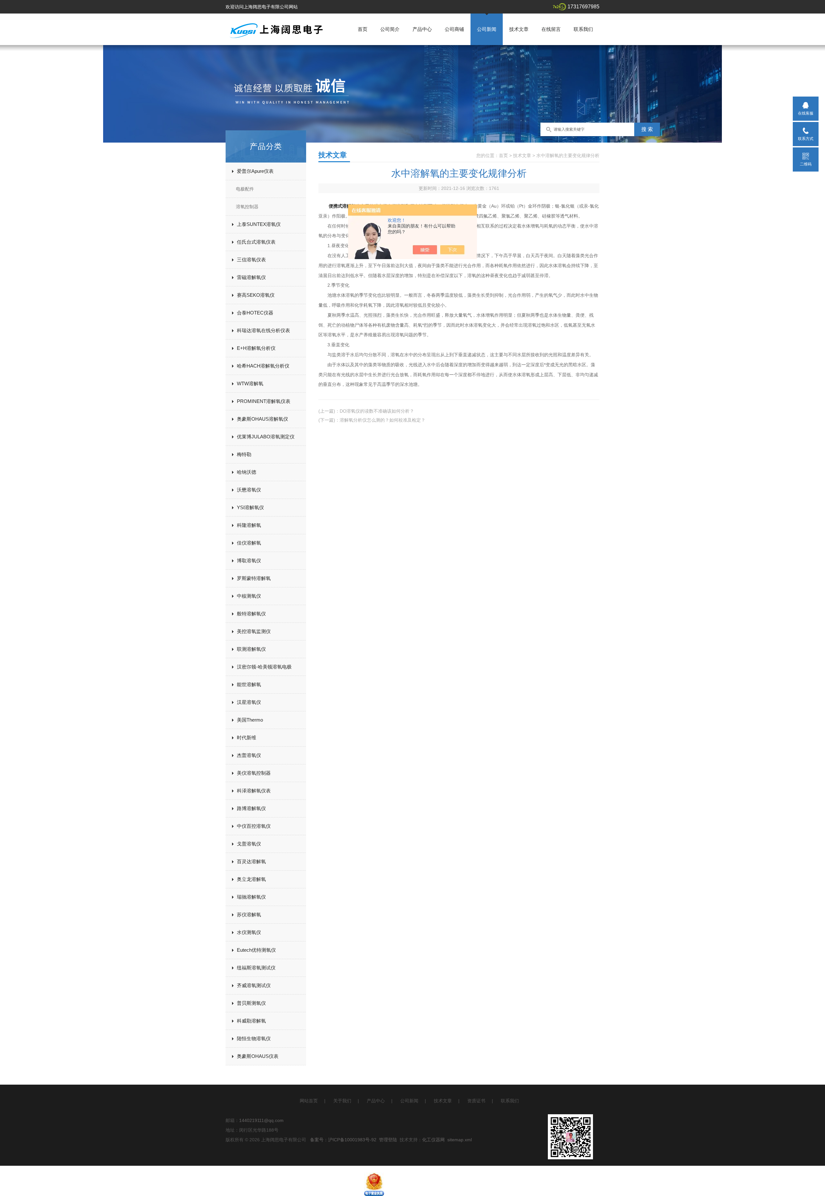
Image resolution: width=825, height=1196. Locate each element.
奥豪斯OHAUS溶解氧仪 (262, 419)
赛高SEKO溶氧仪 (256, 295)
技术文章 (519, 29)
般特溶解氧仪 (251, 613)
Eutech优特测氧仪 (256, 950)
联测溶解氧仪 (251, 649)
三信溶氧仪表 (251, 259)
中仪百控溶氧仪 (254, 826)
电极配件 (245, 189)
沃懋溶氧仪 (249, 489)
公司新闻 (486, 29)
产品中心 (422, 29)
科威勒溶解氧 (251, 1020)
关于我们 (342, 1100)
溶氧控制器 (247, 206)
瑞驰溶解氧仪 (251, 897)
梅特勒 (244, 454)
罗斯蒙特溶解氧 (254, 578)
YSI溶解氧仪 (250, 507)
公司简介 (390, 29)
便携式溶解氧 (342, 206)
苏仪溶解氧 (249, 914)
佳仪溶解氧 (249, 543)
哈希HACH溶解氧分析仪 (263, 366)
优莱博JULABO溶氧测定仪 (266, 436)
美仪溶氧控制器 (254, 773)
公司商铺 (454, 29)
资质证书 (476, 1100)
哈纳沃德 (246, 472)
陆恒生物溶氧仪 (254, 1038)
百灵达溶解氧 (251, 861)
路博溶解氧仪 (251, 808)
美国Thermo (250, 720)
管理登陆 (388, 1139)
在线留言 (551, 29)
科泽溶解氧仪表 (254, 790)
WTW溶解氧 (250, 383)
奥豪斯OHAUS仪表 (257, 1056)
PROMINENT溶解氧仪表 (263, 401)
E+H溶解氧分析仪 (256, 348)
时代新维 (246, 737)
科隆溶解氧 (249, 525)
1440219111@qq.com (261, 1120)
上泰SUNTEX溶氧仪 (259, 224)
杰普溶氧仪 (249, 755)
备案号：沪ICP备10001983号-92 (343, 1139)
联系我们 (583, 29)
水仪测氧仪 (249, 932)
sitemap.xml (459, 1139)
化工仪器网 (433, 1139)
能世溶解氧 (249, 684)
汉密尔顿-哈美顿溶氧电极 (264, 666)
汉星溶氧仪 (249, 702)
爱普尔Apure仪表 (255, 171)
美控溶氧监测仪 (254, 631)
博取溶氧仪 (249, 560)
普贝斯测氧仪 (251, 1003)
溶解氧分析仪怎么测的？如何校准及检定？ (382, 420)
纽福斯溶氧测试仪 (256, 967)
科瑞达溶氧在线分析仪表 (263, 330)
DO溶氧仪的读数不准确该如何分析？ (377, 411)
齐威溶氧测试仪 (254, 985)
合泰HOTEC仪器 (255, 312)
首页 (362, 29)
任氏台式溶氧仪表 (256, 242)
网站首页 (309, 1100)
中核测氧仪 (249, 596)
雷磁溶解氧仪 (251, 277)
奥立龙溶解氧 (251, 879)
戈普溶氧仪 (249, 843)
